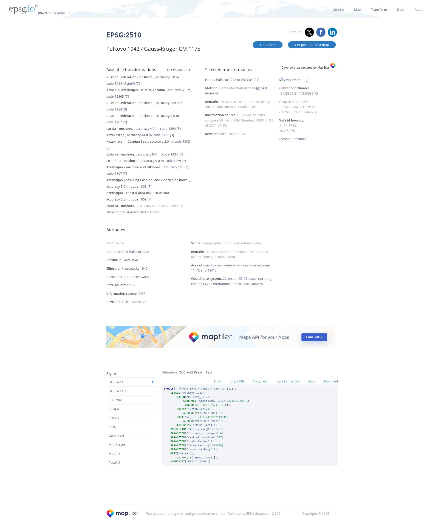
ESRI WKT (116, 400)
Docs (400, 9)
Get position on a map (312, 44)
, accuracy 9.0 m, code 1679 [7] (146, 160)
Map (357, 9)
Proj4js (114, 418)
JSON (112, 426)
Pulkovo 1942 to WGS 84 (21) (237, 79)
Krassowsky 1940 (134, 268)
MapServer (117, 444)
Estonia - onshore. (293, 139)
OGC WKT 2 (117, 391)
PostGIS (114, 462)
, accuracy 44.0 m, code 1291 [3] (140, 135)
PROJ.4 (114, 409)
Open (218, 381)
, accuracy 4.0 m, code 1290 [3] (143, 128)
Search (338, 9)
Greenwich (140, 276)
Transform (379, 9)
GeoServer (116, 435)
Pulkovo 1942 (139, 251)
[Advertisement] (220, 492)
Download (330, 381)
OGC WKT (116, 382)
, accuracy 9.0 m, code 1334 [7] (144, 154)
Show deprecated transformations (132, 212)
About (419, 9)
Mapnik (114, 453)
